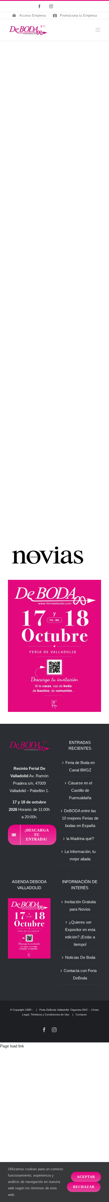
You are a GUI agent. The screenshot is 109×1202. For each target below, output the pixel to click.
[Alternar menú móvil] (98, 30)
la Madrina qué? (80, 838)
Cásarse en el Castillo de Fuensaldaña (80, 790)
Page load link (12, 1046)
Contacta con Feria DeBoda (80, 974)
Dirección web (78, 314)
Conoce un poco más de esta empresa (43, 345)
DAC (85, 1009)
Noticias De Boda (80, 957)
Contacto (81, 1014)
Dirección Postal (31, 292)
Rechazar (83, 1187)
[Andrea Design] (42, 79)
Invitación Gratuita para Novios (80, 905)
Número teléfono (80, 292)
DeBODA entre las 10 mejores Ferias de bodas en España (80, 818)
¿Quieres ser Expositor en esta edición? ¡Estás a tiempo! (80, 933)
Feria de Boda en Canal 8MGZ (80, 766)
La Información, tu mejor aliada (80, 855)
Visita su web (67, 325)
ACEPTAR (86, 1177)
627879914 (65, 303)
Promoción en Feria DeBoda (42, 481)
